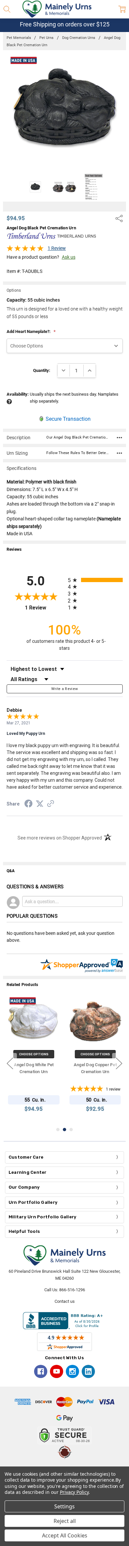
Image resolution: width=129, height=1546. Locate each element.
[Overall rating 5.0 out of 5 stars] (25, 250)
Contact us (65, 1301)
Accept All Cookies (64, 1535)
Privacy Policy (74, 1492)
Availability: (18, 394)
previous (10, 1063)
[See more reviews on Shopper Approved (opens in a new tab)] (50, 804)
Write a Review (64, 689)
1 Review (57, 248)
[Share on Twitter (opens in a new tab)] (40, 804)
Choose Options (34, 1054)
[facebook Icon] (40, 1371)
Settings (64, 1506)
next (119, 1063)
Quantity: (41, 370)
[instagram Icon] (72, 1371)
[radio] (95, 580)
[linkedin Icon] (88, 1371)
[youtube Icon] (56, 1371)
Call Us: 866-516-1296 (64, 1289)
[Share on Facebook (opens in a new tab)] (28, 805)
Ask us (68, 257)
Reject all (65, 1521)
